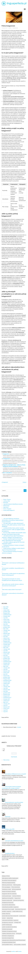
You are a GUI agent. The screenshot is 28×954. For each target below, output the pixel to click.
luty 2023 (5, 636)
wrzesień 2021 (6, 663)
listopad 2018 (6, 694)
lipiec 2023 (5, 628)
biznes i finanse (7, 499)
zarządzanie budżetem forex (8, 942)
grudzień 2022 (6, 639)
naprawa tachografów (18, 900)
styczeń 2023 (6, 638)
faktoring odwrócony (7, 884)
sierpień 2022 (6, 646)
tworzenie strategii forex (8, 938)
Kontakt (19, 727)
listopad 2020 (6, 678)
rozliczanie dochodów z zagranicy (10, 920)
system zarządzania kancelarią (9, 926)
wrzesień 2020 (6, 682)
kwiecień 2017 (6, 707)
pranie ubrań (22, 915)
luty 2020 (5, 691)
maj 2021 (5, 669)
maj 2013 (5, 711)
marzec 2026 (6, 610)
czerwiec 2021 (6, 667)
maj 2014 (5, 710)
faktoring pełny (16, 884)
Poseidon (19, 951)
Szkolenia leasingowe (7, 929)
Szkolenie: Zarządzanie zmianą (9, 931)
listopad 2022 (6, 641)
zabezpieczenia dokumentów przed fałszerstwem (13, 940)
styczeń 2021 (6, 675)
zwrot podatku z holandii (20, 944)
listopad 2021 (6, 660)
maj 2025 (5, 617)
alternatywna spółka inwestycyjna (10, 878)
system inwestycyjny (7, 924)
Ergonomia (7, 816)
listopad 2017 (6, 696)
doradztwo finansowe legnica (9, 880)
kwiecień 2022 (6, 652)
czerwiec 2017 (6, 703)
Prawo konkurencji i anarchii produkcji (14, 802)
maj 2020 (5, 688)
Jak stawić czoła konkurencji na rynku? (14, 840)
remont (4, 918)
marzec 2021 (6, 672)
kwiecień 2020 (6, 689)
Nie (3, 750)
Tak (4, 749)
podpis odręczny (6, 913)
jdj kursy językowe (16, 889)
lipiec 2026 (5, 606)
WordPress (13, 951)
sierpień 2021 (6, 664)
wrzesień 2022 (6, 644)
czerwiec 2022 (6, 649)
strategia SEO (17, 922)
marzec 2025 (6, 619)
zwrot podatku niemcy (7, 944)
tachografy (18, 933)
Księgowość (6, 454)
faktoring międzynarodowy (8, 882)
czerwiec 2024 (6, 622)
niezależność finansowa (7, 902)
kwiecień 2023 (6, 633)
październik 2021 (7, 661)
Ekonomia (5, 502)
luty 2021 (5, 674)
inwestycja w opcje (6, 889)
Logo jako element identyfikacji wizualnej (13, 504)
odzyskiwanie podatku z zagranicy (10, 907)
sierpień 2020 (6, 683)
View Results (14, 756)
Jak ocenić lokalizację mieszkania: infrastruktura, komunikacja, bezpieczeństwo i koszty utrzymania (13, 520)
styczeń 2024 (6, 625)
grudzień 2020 (6, 677)
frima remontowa (15, 887)
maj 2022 (5, 650)
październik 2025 (7, 614)
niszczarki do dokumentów (8, 904)
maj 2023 (5, 632)
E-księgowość (6, 458)
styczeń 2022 (6, 657)
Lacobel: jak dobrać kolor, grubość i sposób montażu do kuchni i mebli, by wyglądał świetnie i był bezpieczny (13, 529)
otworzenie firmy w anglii (8, 909)
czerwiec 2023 (6, 630)
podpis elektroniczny (17, 911)
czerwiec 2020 (6, 686)
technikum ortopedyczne (8, 935)
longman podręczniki (7, 900)
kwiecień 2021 (6, 671)
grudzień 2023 (6, 627)
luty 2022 (5, 655)
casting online (6, 501)
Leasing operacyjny (6, 895)
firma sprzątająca (6, 887)
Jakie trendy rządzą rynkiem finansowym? (11, 589)
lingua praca (17, 898)
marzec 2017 (6, 708)
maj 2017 (5, 705)
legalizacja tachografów (7, 898)
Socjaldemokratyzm (10, 853)
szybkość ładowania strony (8, 933)
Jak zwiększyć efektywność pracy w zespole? (15, 774)
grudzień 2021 (6, 658)
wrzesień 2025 (6, 616)
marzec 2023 (6, 635)
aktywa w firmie (6, 876)
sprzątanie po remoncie (7, 922)
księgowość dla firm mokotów (9, 893)
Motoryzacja (6, 505)
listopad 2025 (6, 613)
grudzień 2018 (6, 692)
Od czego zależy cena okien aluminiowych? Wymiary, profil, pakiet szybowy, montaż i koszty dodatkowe (13, 525)
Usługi (24, 482)
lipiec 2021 (5, 666)
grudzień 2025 (6, 611)
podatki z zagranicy (6, 911)
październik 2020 (7, 680)
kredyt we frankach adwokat (8, 891)
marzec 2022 (6, 653)
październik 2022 (7, 642)
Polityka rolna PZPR (9, 829)
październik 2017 (7, 697)
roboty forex (10, 918)
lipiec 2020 (5, 685)
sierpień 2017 (6, 700)
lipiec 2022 (5, 647)
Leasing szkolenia (16, 895)
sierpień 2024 (6, 621)
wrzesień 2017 (6, 699)
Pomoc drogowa (7, 508)
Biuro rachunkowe (7, 472)
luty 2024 (5, 624)
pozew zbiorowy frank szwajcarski (10, 915)
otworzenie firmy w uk (20, 909)
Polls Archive (6, 760)
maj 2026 (5, 608)
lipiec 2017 (5, 702)
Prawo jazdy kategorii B (8, 510)
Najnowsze (5, 507)
